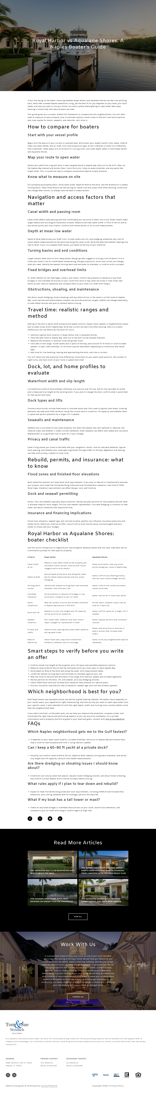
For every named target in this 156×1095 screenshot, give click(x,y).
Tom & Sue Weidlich (114, 719)
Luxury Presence (49, 1086)
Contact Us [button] (78, 997)
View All (78, 917)
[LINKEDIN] (14, 1075)
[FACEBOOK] (8, 1075)
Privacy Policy (116, 1086)
